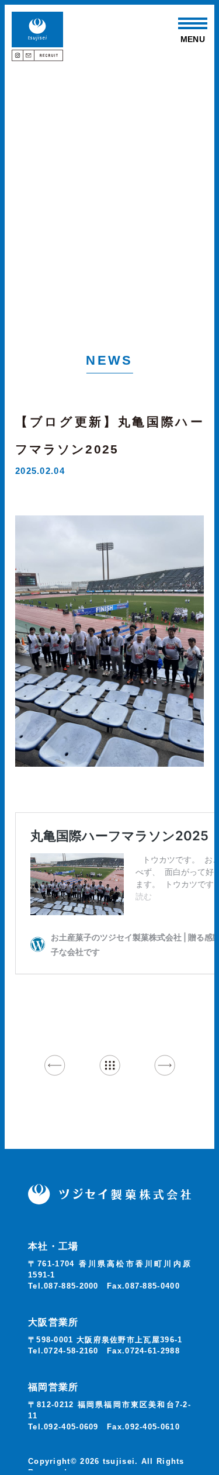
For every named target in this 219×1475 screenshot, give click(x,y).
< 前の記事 (54, 1065)
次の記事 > (164, 1065)
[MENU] (192, 23)
